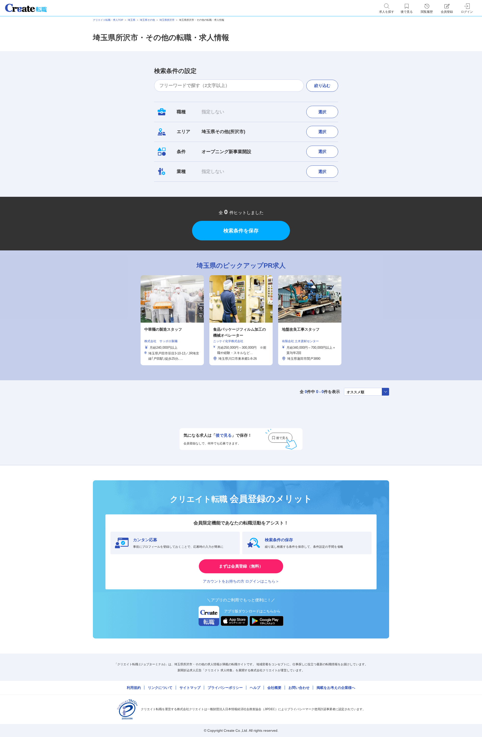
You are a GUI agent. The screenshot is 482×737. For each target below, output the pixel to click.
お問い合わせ (299, 688)
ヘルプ (255, 688)
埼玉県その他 (147, 20)
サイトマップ (190, 688)
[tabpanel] (241, 320)
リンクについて (160, 688)
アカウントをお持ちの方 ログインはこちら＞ (241, 581)
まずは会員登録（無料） (241, 566)
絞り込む (322, 85)
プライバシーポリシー (225, 688)
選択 (322, 112)
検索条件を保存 (241, 230)
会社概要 (274, 688)
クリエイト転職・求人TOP (108, 20)
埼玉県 (131, 20)
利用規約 (134, 688)
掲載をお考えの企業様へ (336, 688)
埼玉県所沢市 (166, 20)
